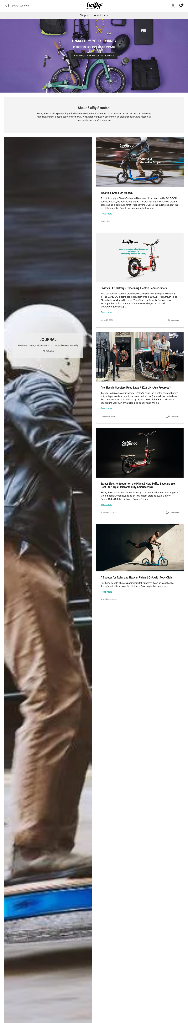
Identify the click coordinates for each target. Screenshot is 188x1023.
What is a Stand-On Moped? (117, 193)
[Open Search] (7, 6)
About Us (99, 15)
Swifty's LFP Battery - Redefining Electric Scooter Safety (134, 288)
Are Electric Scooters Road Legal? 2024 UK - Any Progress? (136, 387)
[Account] (173, 6)
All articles (48, 351)
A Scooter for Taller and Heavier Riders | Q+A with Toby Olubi (137, 577)
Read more (106, 213)
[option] (94, 56)
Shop (83, 15)
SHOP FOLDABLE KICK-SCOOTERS (94, 55)
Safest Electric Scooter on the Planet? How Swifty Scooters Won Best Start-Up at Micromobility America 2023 (138, 485)
